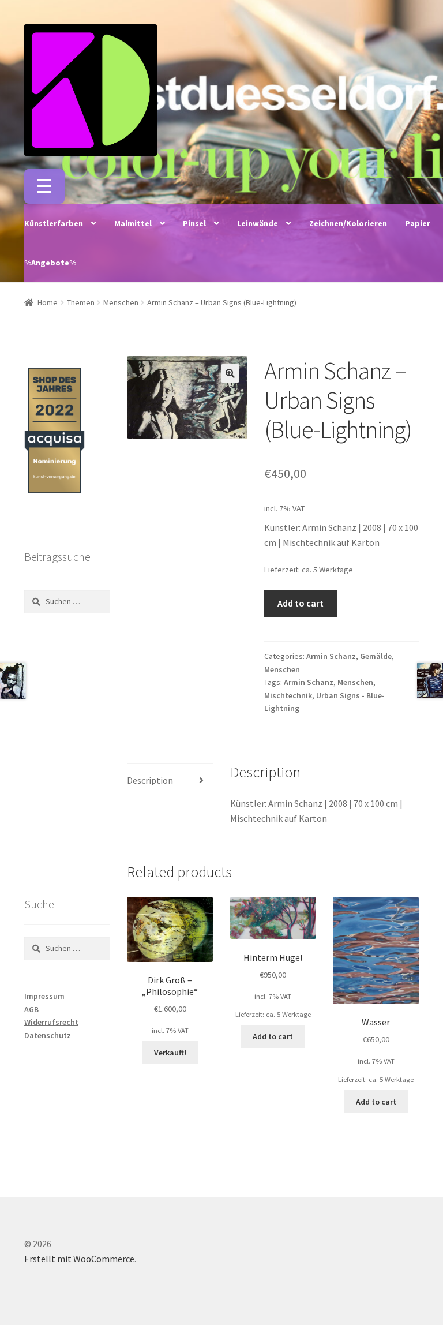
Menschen (120, 302)
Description (150, 780)
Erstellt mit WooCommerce (79, 1258)
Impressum (44, 996)
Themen (81, 302)
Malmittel (133, 223)
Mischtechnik (288, 695)
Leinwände (257, 223)
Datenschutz (47, 1035)
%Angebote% (50, 262)
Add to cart (300, 603)
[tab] (170, 781)
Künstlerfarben (53, 223)
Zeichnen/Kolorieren (348, 223)
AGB (31, 1009)
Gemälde (376, 656)
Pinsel (194, 223)
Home (47, 302)
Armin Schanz (331, 656)
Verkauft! (170, 1052)
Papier (417, 223)
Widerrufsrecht (51, 1022)
